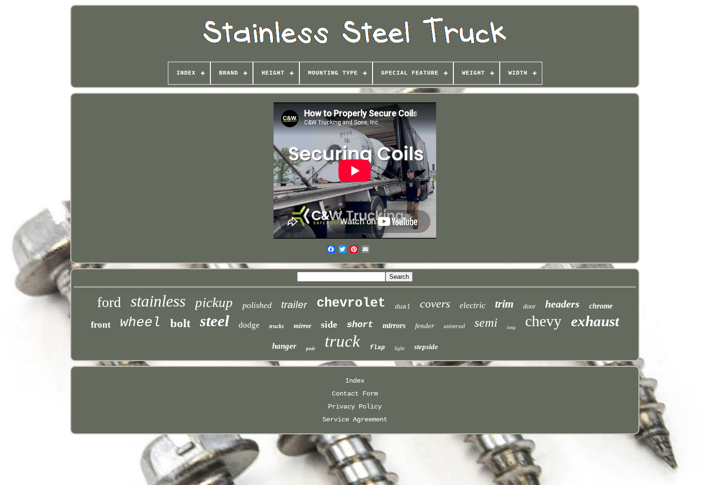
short (360, 325)
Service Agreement (354, 419)
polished (257, 305)
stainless (158, 301)
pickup (214, 302)
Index (354, 381)
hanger (284, 346)
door (529, 306)
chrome (601, 306)
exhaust (595, 321)
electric (472, 305)
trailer (294, 304)
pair (310, 348)
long (511, 327)
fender (424, 326)
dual (402, 306)
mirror (302, 326)
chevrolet (351, 303)
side (329, 324)
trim (504, 304)
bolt (180, 323)
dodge (249, 325)
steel (214, 321)
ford (109, 302)
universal (454, 326)
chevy (543, 321)
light (400, 348)
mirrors (394, 325)
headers (562, 304)
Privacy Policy (355, 406)
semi (485, 323)
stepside (426, 347)
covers (435, 304)
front (100, 325)
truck (342, 341)
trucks (276, 326)
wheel (140, 322)
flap (377, 347)
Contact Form (355, 393)
